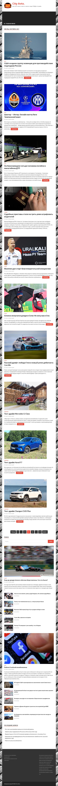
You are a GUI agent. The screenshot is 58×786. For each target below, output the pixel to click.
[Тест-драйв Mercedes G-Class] (29, 396)
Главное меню (10, 23)
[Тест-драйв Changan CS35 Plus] (29, 494)
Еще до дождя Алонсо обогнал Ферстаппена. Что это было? (26, 580)
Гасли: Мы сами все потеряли (22, 617)
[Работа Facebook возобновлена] (29, 664)
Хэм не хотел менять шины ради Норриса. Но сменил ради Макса (32, 593)
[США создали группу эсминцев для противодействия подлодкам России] (29, 47)
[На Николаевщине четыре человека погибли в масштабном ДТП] (29, 149)
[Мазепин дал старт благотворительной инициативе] (29, 251)
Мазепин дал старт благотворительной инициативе (27, 269)
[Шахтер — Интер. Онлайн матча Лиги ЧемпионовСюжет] (29, 98)
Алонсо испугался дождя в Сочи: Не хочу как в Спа (26, 315)
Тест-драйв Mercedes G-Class (17, 414)
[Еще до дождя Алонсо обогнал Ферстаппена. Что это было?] (29, 577)
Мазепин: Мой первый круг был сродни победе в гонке (29, 609)
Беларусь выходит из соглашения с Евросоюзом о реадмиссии (32, 698)
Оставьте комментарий (9, 68)
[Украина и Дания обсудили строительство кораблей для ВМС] (8, 711)
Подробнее (27, 77)
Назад (13, 532)
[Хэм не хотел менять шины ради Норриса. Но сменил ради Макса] (8, 598)
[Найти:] (29, 541)
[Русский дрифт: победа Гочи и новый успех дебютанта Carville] (29, 345)
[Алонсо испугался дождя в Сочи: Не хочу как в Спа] (29, 298)
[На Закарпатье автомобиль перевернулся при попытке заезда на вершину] (8, 719)
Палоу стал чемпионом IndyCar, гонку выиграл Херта (29, 601)
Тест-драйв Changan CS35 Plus (17, 511)
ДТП (5, 61)
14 (24, 532)
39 (40, 532)
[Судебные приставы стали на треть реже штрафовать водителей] (29, 199)
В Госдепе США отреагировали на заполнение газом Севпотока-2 (32, 682)
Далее (45, 532)
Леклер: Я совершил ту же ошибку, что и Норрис (27, 625)
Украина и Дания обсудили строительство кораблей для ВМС (31, 706)
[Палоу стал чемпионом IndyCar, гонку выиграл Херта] (8, 606)
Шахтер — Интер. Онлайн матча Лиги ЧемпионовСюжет (20, 115)
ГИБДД (5, 212)
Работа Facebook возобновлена (15, 667)
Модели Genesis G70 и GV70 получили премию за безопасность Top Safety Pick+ (25, 734)
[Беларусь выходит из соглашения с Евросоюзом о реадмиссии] (8, 703)
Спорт (5, 266)
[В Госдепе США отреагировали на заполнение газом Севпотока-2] (8, 687)
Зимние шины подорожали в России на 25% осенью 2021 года (21, 731)
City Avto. (18, 3)
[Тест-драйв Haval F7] (29, 445)
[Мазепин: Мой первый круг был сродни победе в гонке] (8, 614)
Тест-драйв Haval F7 (13, 462)
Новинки (6, 411)
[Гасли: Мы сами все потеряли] (8, 622)
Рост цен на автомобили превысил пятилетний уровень (19, 729)
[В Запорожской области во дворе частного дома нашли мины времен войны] (8, 695)
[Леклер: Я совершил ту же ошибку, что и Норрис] (8, 630)
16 (32, 532)
